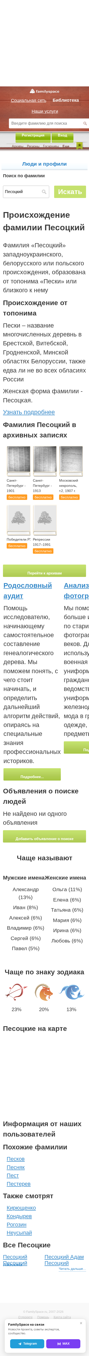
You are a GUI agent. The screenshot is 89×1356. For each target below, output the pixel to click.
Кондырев (19, 1216)
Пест (13, 1175)
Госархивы (51, 146)
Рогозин (16, 1224)
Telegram (30, 1343)
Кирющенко (21, 1208)
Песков (16, 1159)
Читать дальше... (72, 1269)
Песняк (16, 1167)
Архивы (17, 146)
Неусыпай (19, 1233)
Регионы (33, 146)
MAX (66, 1343)
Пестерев (19, 1184)
